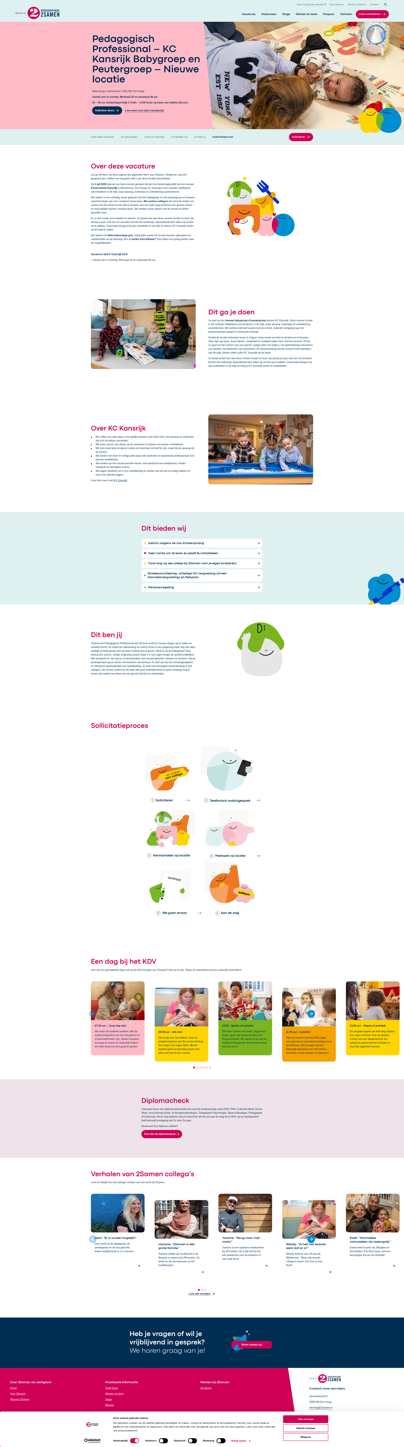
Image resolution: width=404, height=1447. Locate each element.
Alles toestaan (306, 1419)
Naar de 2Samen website (310, 5)
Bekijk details (238, 1440)
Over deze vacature (103, 137)
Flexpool (328, 14)
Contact (374, 5)
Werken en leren (306, 14)
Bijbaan (109, 1405)
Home (13, 1388)
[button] (311, 1014)
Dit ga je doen (129, 137)
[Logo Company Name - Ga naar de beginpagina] (37, 14)
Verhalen (346, 14)
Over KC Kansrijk (155, 137)
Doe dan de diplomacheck (159, 1134)
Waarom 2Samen (357, 5)
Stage (286, 14)
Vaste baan (268, 14)
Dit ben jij (200, 137)
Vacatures (248, 14)
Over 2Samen (337, 5)
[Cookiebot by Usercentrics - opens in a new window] (92, 1440)
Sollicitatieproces (222, 137)
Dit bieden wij (179, 137)
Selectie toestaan (305, 1428)
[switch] (163, 1440)
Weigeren (305, 1437)
